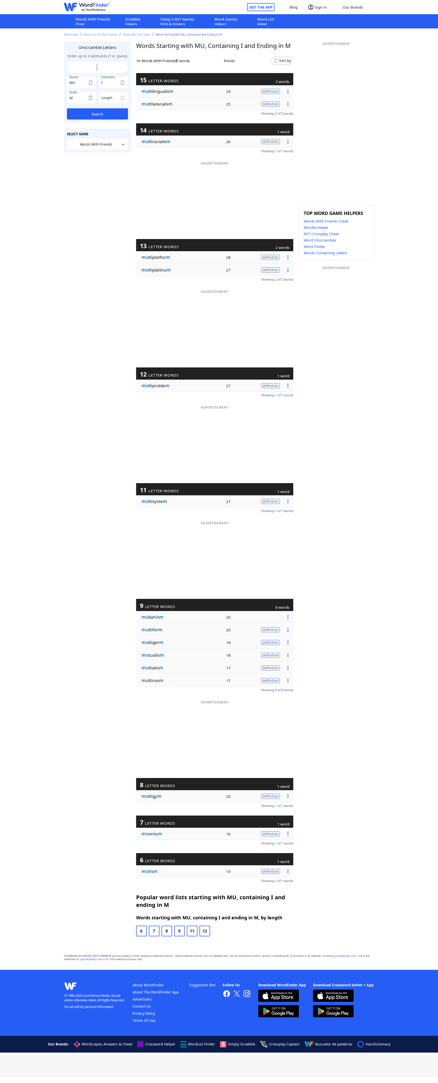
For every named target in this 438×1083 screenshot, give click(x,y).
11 (192, 931)
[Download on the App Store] (278, 996)
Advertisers (142, 999)
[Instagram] (247, 994)
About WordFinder (148, 985)
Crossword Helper (160, 1044)
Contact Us (142, 1006)
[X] (237, 994)
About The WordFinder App (156, 992)
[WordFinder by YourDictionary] (87, 7)
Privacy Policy (144, 1013)
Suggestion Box (202, 985)
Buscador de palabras (333, 1044)
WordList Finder (201, 1044)
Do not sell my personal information (89, 1007)
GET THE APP (260, 7)
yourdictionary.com (345, 956)
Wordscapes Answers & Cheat (107, 1044)
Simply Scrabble (241, 1044)
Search (97, 113)
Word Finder (71, 34)
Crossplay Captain (284, 1044)
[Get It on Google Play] (278, 1012)
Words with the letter (136, 34)
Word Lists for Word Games (100, 34)
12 (205, 931)
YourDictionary (378, 1044)
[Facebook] (227, 994)
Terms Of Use (144, 1020)
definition (270, 91)
